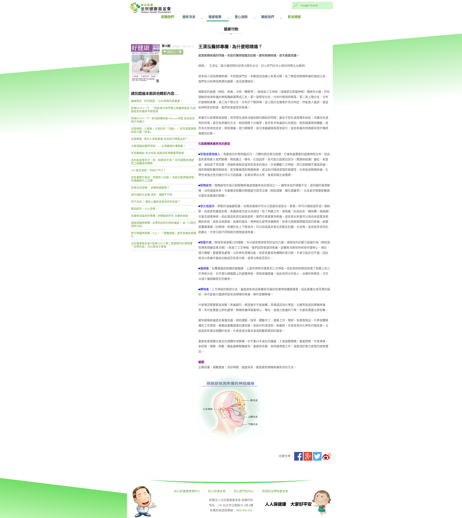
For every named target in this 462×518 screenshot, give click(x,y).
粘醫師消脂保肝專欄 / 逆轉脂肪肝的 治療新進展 (159, 215)
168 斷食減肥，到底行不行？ (148, 170)
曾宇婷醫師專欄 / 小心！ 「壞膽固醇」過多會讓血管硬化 (163, 235)
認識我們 (167, 17)
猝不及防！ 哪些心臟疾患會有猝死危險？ (155, 201)
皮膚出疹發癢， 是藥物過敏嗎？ (150, 187)
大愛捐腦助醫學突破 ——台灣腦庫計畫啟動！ (158, 146)
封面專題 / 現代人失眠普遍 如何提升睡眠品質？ (159, 138)
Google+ (308, 456)
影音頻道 (294, 17)
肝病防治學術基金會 (275, 491)
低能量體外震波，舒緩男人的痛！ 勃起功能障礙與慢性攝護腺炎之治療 (162, 179)
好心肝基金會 (217, 491)
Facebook (298, 456)
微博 (326, 456)
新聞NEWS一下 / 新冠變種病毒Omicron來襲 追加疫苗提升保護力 (163, 120)
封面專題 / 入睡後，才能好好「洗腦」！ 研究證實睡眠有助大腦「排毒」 (163, 130)
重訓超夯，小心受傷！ (144, 208)
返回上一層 (174, 51)
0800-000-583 (244, 510)
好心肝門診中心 (244, 491)
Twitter (317, 456)
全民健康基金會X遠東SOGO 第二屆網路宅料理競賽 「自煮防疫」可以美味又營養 (162, 245)
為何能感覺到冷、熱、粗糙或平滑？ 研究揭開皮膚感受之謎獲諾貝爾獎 (162, 162)
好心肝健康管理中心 (187, 491)
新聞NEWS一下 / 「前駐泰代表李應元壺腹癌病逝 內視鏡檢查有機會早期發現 (163, 110)
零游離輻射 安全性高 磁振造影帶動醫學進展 (157, 153)
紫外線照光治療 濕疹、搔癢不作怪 (151, 194)
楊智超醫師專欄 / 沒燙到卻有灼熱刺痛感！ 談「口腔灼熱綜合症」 (163, 224)
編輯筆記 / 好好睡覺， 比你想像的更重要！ (157, 101)
